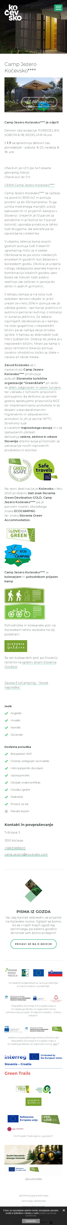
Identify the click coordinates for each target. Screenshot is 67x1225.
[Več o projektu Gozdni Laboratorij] (33, 1160)
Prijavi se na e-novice (33, 944)
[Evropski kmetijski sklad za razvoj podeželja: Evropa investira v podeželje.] (33, 972)
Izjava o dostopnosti (33, 1206)
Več (55, 1043)
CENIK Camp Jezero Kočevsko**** (29, 185)
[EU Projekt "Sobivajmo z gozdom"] (33, 1122)
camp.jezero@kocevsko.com (26, 854)
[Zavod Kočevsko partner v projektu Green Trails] (33, 1064)
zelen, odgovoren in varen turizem (35, 387)
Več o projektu (33, 1178)
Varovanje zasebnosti (33, 1200)
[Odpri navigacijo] (58, 7)
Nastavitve (31, 1221)
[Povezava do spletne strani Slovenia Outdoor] (24, 595)
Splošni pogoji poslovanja (33, 1195)
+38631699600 (15, 848)
